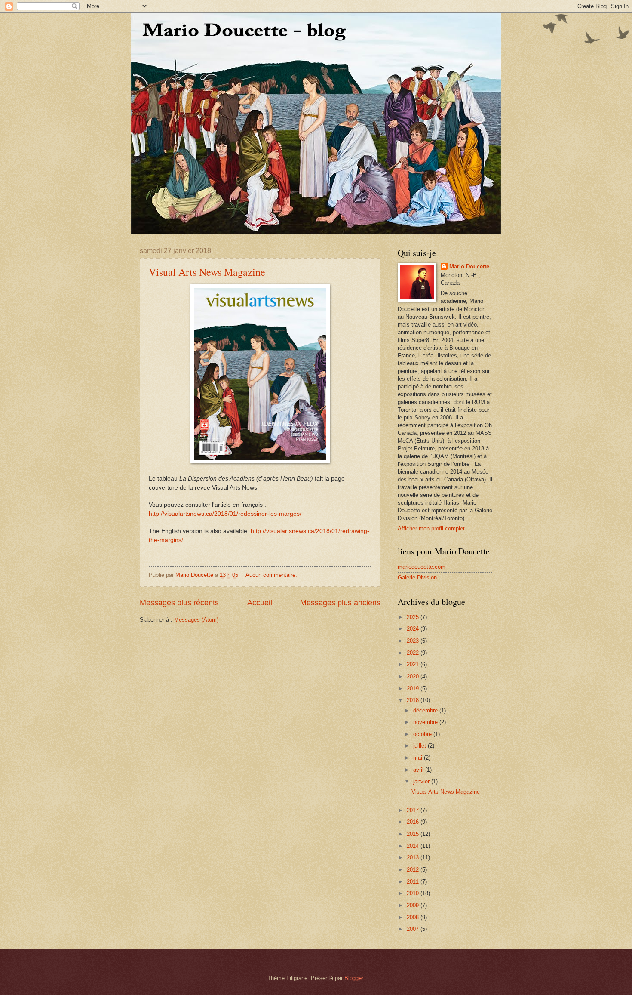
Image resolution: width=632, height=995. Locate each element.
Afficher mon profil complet (431, 528)
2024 (413, 628)
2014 (413, 846)
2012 (413, 869)
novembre (426, 722)
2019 (413, 688)
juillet (420, 745)
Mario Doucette (469, 266)
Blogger (353, 978)
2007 (413, 929)
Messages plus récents (179, 602)
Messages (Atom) (196, 619)
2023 (413, 641)
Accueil (259, 602)
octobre (423, 734)
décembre (426, 710)
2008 (413, 917)
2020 (413, 676)
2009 (413, 905)
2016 (413, 822)
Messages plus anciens (340, 602)
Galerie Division (417, 577)
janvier (422, 781)
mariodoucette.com (421, 567)
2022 (413, 653)
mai (418, 758)
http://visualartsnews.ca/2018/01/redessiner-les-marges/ (225, 514)
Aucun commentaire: (272, 575)
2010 (413, 893)
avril (419, 770)
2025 (413, 617)
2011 (413, 881)
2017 (413, 810)
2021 (413, 664)
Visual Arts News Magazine (207, 272)
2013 (413, 857)
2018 (413, 700)
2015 (413, 834)
